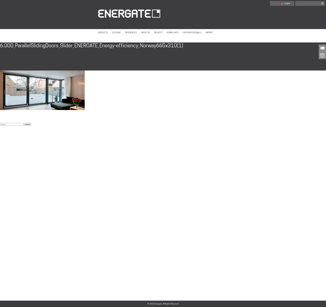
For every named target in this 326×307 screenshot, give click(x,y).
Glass (2, 182)
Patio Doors (5, 204)
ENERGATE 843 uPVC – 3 (10, 159)
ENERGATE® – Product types (11, 169)
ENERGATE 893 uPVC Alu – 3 (11, 162)
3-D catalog (5, 134)
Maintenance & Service (9, 197)
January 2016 (5, 264)
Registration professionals (11, 207)
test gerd (4, 239)
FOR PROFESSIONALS (192, 32)
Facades (3, 175)
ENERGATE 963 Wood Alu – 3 (12, 166)
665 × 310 (4, 118)
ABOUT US (145, 32)
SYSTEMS (116, 32)
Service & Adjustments (9, 217)
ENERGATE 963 (6, 226)
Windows (4, 242)
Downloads (4, 146)
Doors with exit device (9, 143)
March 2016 (5, 258)
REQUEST (158, 32)
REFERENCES (131, 32)
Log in (2, 284)
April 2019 (4, 252)
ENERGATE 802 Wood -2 (10, 156)
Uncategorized (6, 274)
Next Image (5, 41)
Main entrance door (8, 194)
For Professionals (7, 178)
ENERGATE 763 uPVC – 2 (10, 150)
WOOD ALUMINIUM (8, 223)
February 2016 (6, 261)
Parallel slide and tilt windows (12, 201)
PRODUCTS (103, 32)
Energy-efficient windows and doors (15, 172)
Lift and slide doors (8, 191)
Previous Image (6, 37)
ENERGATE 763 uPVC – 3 (10, 153)
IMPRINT (209, 32)
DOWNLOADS (172, 32)
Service (3, 213)
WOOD (2, 229)
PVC (1, 233)
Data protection (6, 140)
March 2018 (5, 255)
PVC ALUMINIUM (6, 236)
